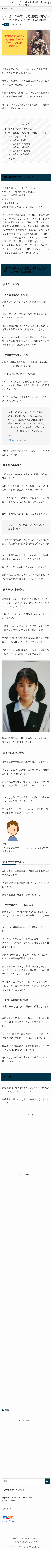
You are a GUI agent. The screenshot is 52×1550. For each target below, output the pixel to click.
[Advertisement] (26, 1143)
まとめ (11, 158)
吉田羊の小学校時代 (21, 144)
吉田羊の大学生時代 (21, 154)
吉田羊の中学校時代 (21, 147)
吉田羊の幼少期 (19, 140)
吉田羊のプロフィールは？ (21, 128)
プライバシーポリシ (31, 1538)
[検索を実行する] (47, 1481)
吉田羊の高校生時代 (21, 151)
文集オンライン (14, 440)
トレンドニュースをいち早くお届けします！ (26, 3)
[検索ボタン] (49, 3)
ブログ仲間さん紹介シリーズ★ (26, 1542)
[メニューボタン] (2, 3)
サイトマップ (18, 1538)
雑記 (6, 24)
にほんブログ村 (8, 1521)
